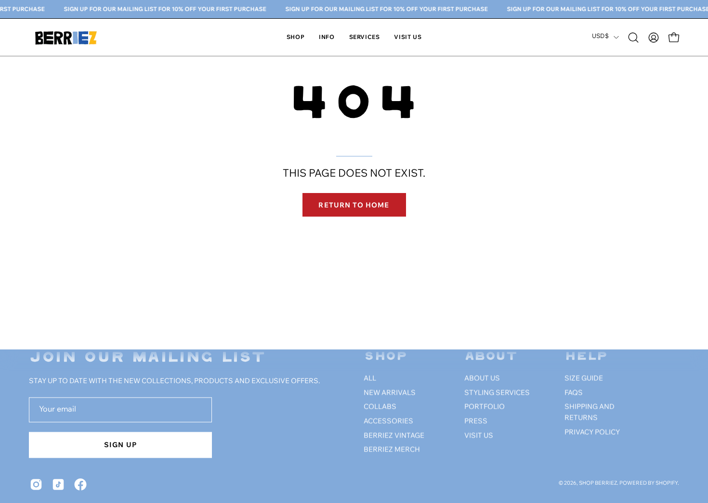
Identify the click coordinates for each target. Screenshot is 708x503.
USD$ (600, 37)
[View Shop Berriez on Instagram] (36, 484)
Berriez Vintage (394, 436)
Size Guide (583, 378)
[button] (326, 37)
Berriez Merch (392, 450)
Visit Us (478, 436)
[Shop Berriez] (67, 37)
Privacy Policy (592, 432)
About (491, 356)
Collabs (380, 407)
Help (586, 356)
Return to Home (353, 204)
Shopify (667, 484)
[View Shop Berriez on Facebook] (80, 484)
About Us (482, 378)
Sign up (120, 444)
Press (475, 421)
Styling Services (497, 393)
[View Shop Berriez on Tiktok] (58, 484)
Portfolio (484, 407)
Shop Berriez (598, 484)
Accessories (388, 421)
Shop (385, 356)
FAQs (573, 393)
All (370, 378)
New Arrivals (390, 393)
